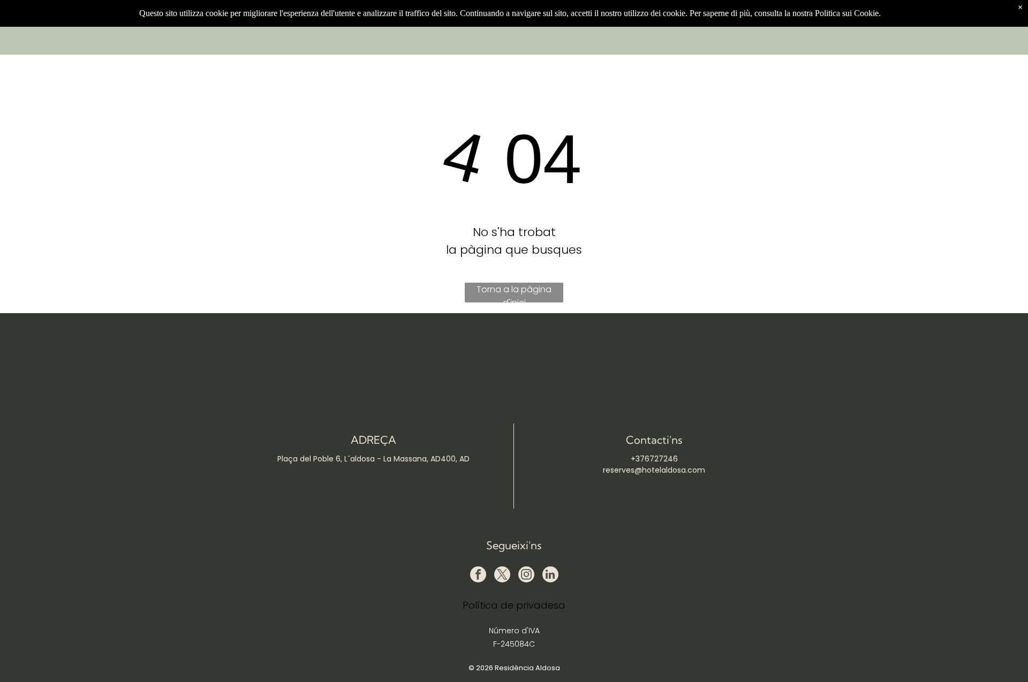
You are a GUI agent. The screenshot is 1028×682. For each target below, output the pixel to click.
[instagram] (526, 575)
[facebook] (478, 575)
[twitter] (502, 575)
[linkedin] (550, 575)
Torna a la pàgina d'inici (514, 292)
